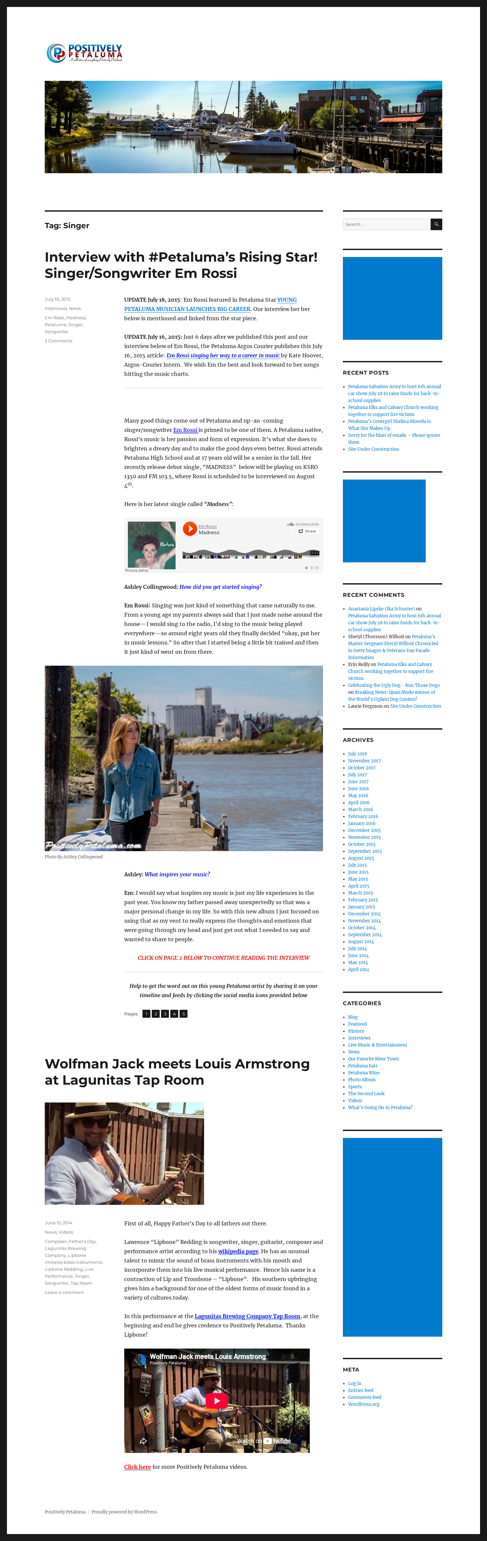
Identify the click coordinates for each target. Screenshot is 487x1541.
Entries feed (360, 1390)
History (356, 1031)
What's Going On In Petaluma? (380, 1107)
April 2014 (358, 969)
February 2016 (363, 816)
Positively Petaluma (65, 1512)
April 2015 (358, 886)
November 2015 (364, 837)
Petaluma (55, 324)
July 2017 (357, 775)
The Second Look (366, 1094)
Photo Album (362, 1080)
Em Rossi (185, 430)
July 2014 (357, 948)
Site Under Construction (373, 449)
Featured (357, 1024)
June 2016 (358, 789)
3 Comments (58, 340)
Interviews (56, 308)
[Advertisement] (393, 299)
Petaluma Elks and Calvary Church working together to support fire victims (390, 671)
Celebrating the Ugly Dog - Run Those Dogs (394, 685)
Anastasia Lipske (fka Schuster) (381, 609)
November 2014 (364, 921)
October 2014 (362, 928)
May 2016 (358, 795)
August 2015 (361, 858)
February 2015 (363, 900)
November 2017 (364, 761)
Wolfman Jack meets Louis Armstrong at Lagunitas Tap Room (177, 1071)
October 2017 (362, 768)
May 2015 (358, 879)
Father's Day (82, 1241)
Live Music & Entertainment (377, 1045)
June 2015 (358, 872)
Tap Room (81, 1283)
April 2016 (359, 802)
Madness (75, 317)
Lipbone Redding (64, 1269)
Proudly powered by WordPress (124, 1512)
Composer (56, 1241)
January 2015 (361, 907)
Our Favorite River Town (373, 1059)
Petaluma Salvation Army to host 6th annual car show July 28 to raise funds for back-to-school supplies (394, 393)
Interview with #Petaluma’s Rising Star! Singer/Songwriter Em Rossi (181, 265)
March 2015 (360, 893)
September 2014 (365, 935)
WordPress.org (364, 1404)
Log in (354, 1383)
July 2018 (357, 754)
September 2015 (365, 851)
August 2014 (361, 942)
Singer (75, 324)
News (75, 308)
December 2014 (364, 914)
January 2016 (362, 823)
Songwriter (57, 331)
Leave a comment (64, 1292)
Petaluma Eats (363, 1066)
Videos (66, 1232)
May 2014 (358, 962)
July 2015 (357, 865)
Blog (353, 1017)
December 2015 (364, 830)
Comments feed (364, 1397)
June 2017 (358, 782)
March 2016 (360, 809)
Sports (355, 1087)
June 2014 (358, 955)
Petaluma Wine (364, 1073)
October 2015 (362, 844)
